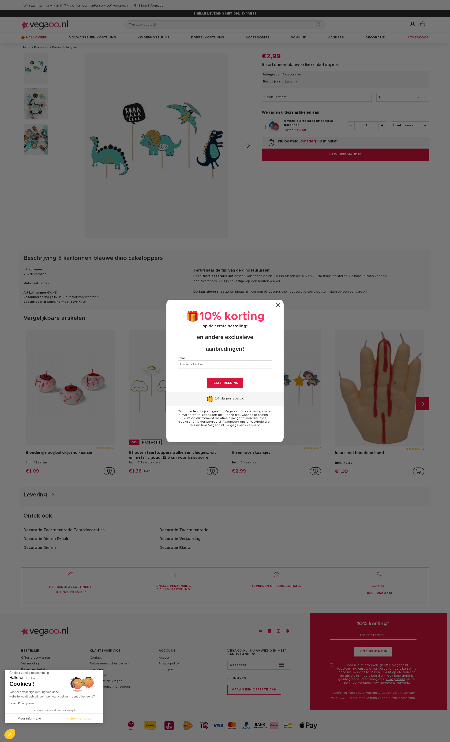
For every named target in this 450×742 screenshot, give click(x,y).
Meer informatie (29, 718)
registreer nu (224, 382)
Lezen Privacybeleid (22, 703)
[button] (9, 734)
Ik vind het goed (79, 718)
